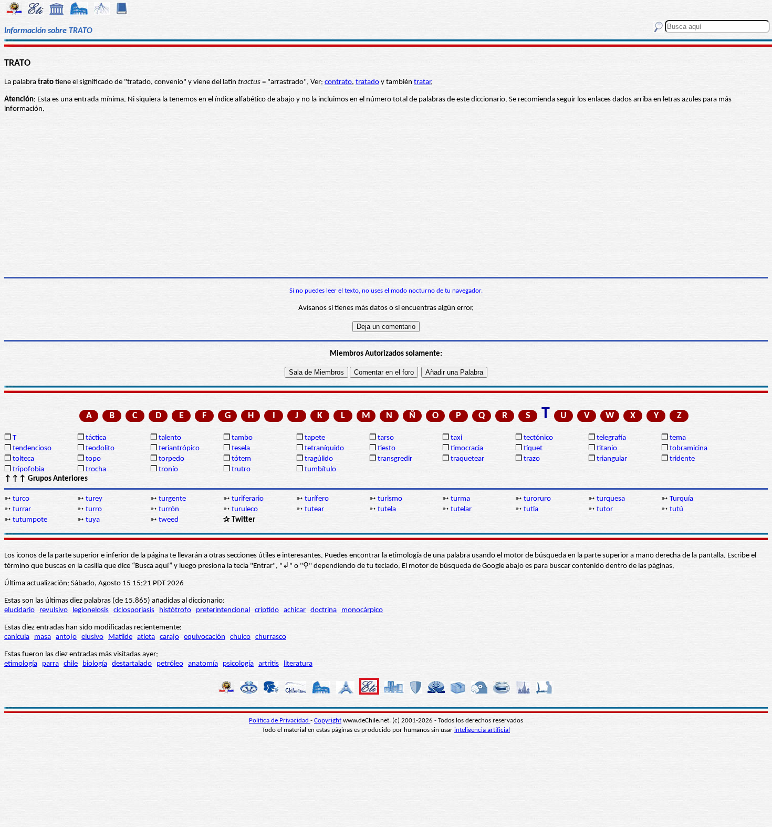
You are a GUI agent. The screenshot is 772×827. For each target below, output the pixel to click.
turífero (317, 499)
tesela (241, 448)
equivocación (204, 637)
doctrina (323, 610)
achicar (295, 610)
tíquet (533, 448)
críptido (267, 610)
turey (94, 499)
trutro (241, 469)
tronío (168, 469)
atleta (146, 637)
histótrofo (175, 610)
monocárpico (362, 610)
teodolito (100, 448)
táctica (96, 438)
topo (93, 459)
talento (170, 438)
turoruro (537, 499)
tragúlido (319, 459)
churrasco (270, 637)
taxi (456, 438)
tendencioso (32, 448)
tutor (605, 509)
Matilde (120, 637)
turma (460, 499)
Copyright (327, 720)
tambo (242, 438)
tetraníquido (324, 448)
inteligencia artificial (482, 730)
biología (94, 664)
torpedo (171, 459)
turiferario (248, 499)
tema (678, 438)
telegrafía (611, 438)
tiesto (386, 448)
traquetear (467, 459)
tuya (93, 520)
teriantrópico (179, 448)
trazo (532, 459)
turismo (390, 499)
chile (71, 664)
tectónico (538, 438)
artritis (268, 664)
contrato (338, 82)
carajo (169, 637)
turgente (172, 499)
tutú (676, 509)
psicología (238, 664)
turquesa (611, 499)
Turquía (681, 499)
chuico (240, 637)
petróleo (170, 664)
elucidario (19, 610)
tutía (531, 509)
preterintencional (223, 610)
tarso (386, 438)
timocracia (467, 448)
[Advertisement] (386, 195)
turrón (169, 509)
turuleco (245, 509)
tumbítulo (320, 469)
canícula (16, 637)
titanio (607, 448)
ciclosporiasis (133, 610)
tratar (422, 82)
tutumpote (30, 520)
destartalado (132, 664)
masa (42, 637)
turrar (22, 509)
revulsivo (53, 610)
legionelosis (90, 610)
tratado (367, 82)
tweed (169, 520)
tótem (241, 459)
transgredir (395, 459)
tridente (682, 459)
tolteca (23, 459)
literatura (298, 664)
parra (50, 664)
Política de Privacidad (279, 720)
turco (21, 499)
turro (94, 509)
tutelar (461, 509)
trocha (96, 469)
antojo (66, 637)
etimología (20, 664)
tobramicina (688, 448)
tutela (387, 509)
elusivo (92, 637)
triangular (612, 459)
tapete (315, 438)
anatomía (203, 664)
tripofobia (28, 469)
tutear (314, 509)
